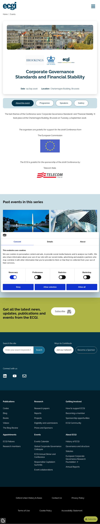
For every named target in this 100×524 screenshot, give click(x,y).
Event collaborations (43, 470)
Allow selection (50, 287)
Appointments (9, 435)
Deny (18, 287)
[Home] (9, 6)
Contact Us (57, 498)
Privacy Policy (78, 498)
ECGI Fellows (9, 441)
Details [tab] (50, 242)
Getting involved (73, 401)
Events (12, 14)
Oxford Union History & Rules (29, 498)
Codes (6, 408)
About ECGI (71, 435)
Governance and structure (77, 446)
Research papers (42, 408)
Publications (9, 401)
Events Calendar (41, 441)
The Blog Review (10, 428)
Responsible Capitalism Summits (44, 463)
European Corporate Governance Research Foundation (76, 459)
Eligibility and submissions (46, 423)
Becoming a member (75, 413)
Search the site (9, 343)
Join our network (63, 350)
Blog (5, 413)
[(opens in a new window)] (35, 60)
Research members (12, 446)
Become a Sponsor (86, 350)
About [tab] (82, 242)
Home (5, 14)
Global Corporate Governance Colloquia (47, 447)
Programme (45, 103)
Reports (37, 413)
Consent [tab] (17, 242)
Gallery (81, 103)
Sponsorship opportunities (78, 418)
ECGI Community (73, 423)
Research (38, 401)
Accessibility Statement (71, 511)
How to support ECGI (75, 408)
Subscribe (60, 311)
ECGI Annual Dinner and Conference (45, 455)
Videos (6, 423)
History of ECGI (72, 441)
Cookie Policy (46, 511)
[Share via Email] (24, 376)
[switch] (37, 277)
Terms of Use (24, 511)
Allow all (81, 287)
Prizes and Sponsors (43, 428)
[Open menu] (93, 6)
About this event (23, 103)
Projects (38, 418)
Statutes (69, 451)
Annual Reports (73, 467)
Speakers (64, 103)
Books (6, 418)
